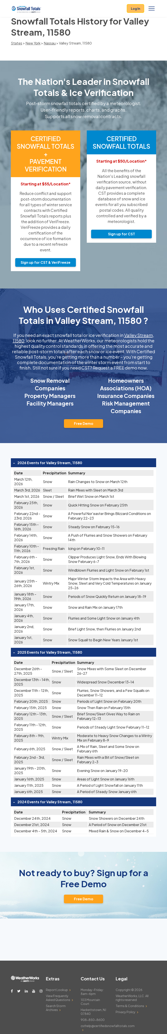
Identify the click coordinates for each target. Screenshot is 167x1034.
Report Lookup (57, 990)
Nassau (50, 43)
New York (32, 43)
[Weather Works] (25, 981)
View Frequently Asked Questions (58, 998)
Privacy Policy (125, 1012)
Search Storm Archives (56, 1008)
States (16, 43)
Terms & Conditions (130, 1006)
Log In (135, 8)
